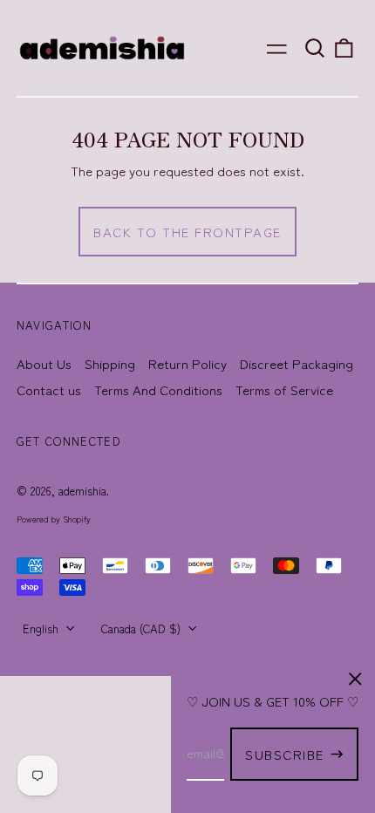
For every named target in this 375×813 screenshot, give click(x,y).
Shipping (110, 363)
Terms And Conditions (158, 389)
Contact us (49, 389)
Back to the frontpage (187, 231)
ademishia (82, 490)
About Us (44, 363)
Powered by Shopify (54, 519)
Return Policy (187, 363)
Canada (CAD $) (142, 628)
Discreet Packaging (296, 363)
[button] (315, 48)
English (42, 628)
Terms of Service (284, 389)
